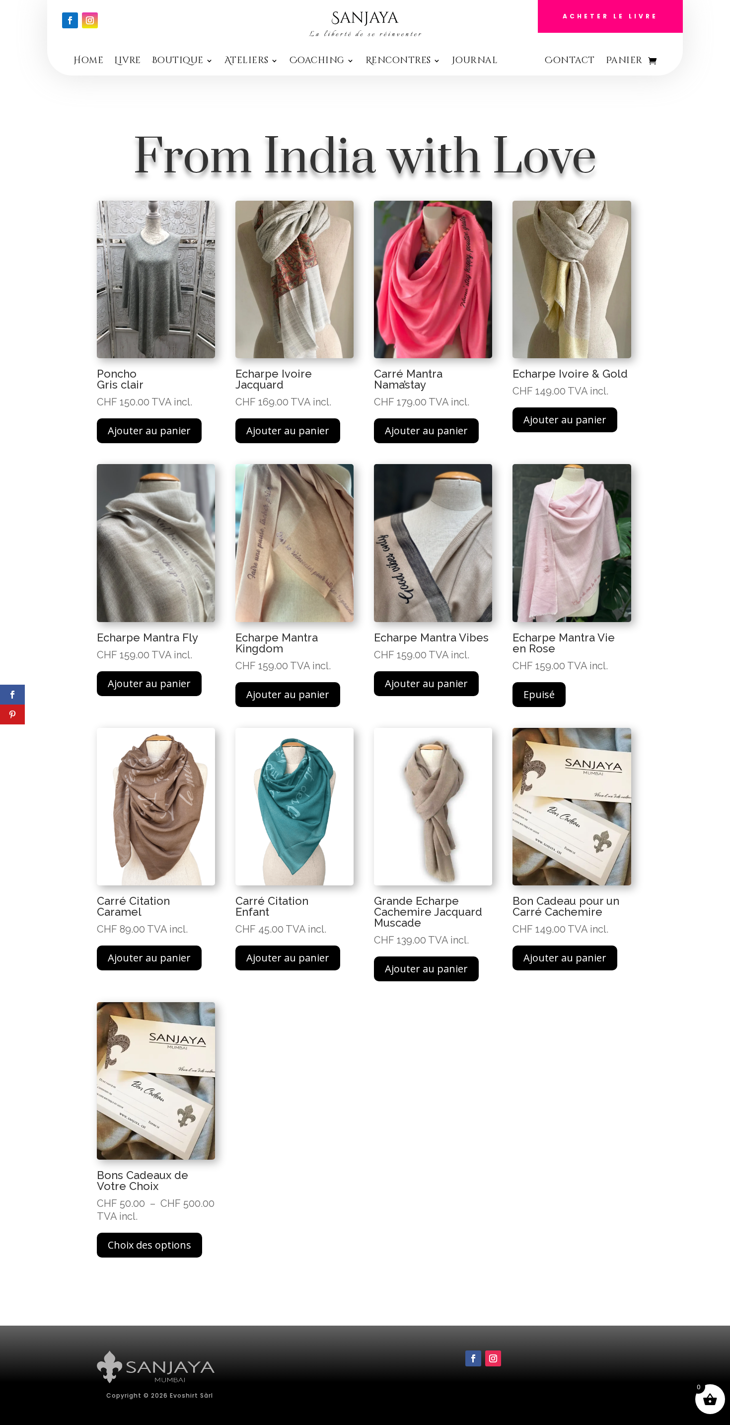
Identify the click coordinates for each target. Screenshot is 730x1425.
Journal (475, 62)
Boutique (178, 62)
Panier (624, 62)
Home (88, 62)
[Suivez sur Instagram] (90, 20)
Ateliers (246, 62)
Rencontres (398, 62)
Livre (127, 62)
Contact (570, 62)
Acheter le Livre (610, 16)
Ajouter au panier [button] (149, 430)
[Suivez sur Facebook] (70, 20)
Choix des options (149, 1245)
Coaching (317, 62)
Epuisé (539, 694)
